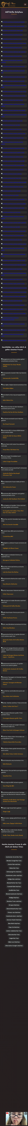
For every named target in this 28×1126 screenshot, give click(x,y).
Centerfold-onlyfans (14, 864)
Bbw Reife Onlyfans (14, 923)
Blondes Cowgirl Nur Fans (14, 860)
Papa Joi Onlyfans (14, 927)
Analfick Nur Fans (14, 890)
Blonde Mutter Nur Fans (14, 883)
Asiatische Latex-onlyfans (14, 875)
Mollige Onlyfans (14, 897)
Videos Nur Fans (14, 868)
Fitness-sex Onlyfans (14, 912)
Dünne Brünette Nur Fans (14, 908)
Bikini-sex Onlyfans (14, 942)
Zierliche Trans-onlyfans (14, 901)
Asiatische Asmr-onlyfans (14, 916)
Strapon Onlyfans (14, 905)
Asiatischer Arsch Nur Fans (14, 857)
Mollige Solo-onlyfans (14, 879)
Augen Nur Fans (14, 938)
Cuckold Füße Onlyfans (14, 886)
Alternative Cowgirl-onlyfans (14, 945)
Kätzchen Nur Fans (14, 934)
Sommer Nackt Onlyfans (14, 920)
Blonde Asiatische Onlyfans (14, 894)
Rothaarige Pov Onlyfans (14, 871)
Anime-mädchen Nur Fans (14, 931)
